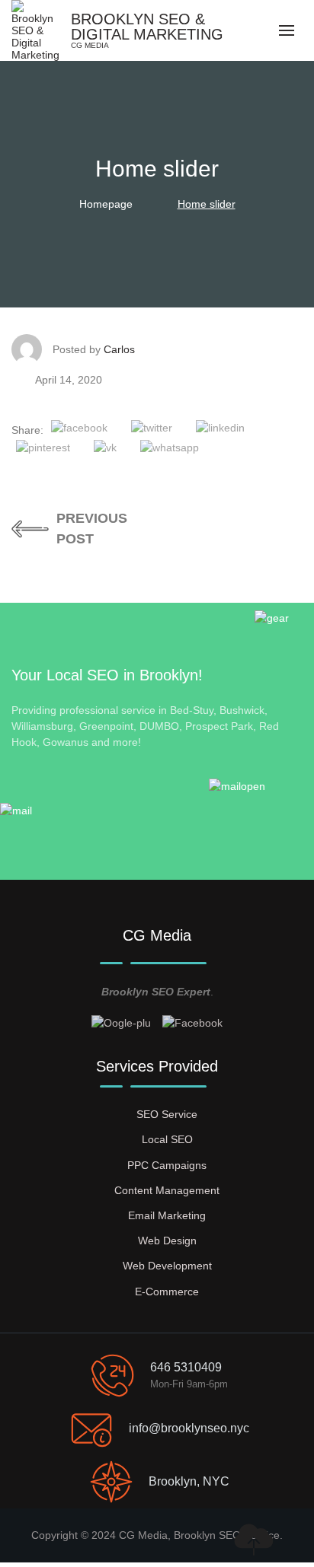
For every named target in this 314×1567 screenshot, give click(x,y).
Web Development (167, 1266)
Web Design (167, 1240)
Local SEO (167, 1139)
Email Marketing (167, 1215)
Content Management (166, 1190)
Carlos (119, 349)
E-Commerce (167, 1291)
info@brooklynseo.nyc (189, 1428)
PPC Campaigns (167, 1165)
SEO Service (166, 1114)
